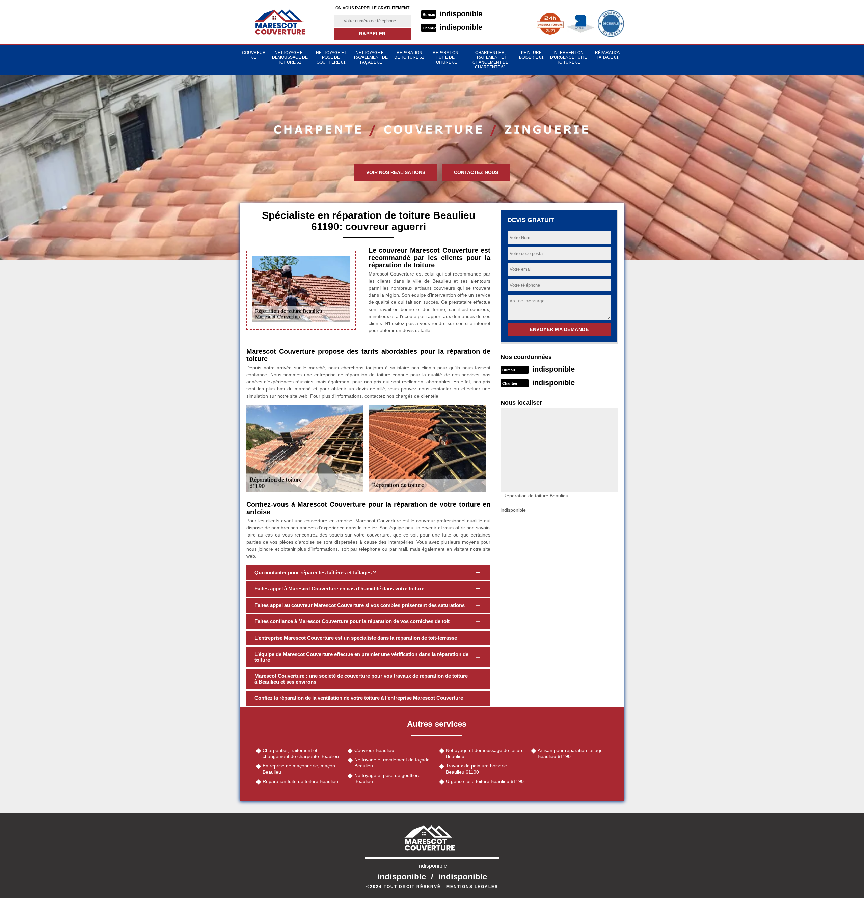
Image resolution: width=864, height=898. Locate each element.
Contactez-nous (476, 172)
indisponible (461, 13)
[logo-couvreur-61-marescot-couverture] (282, 22)
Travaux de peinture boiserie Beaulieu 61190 (476, 769)
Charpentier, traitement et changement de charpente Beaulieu (301, 753)
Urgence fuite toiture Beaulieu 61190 (485, 781)
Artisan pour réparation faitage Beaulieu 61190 (570, 753)
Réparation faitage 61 (608, 55)
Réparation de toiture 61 (409, 55)
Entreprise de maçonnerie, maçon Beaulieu (299, 769)
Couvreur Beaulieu (374, 750)
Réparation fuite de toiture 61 (445, 57)
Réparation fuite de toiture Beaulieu (300, 781)
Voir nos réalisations (395, 172)
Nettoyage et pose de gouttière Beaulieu (387, 778)
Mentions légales (472, 886)
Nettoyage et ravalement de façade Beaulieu (392, 763)
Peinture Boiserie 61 (531, 55)
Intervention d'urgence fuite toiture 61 (568, 57)
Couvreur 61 (254, 55)
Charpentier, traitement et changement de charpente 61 (490, 59)
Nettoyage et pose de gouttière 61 (331, 57)
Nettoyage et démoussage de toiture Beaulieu (485, 753)
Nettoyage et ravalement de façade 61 (371, 57)
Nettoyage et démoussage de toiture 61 (290, 57)
